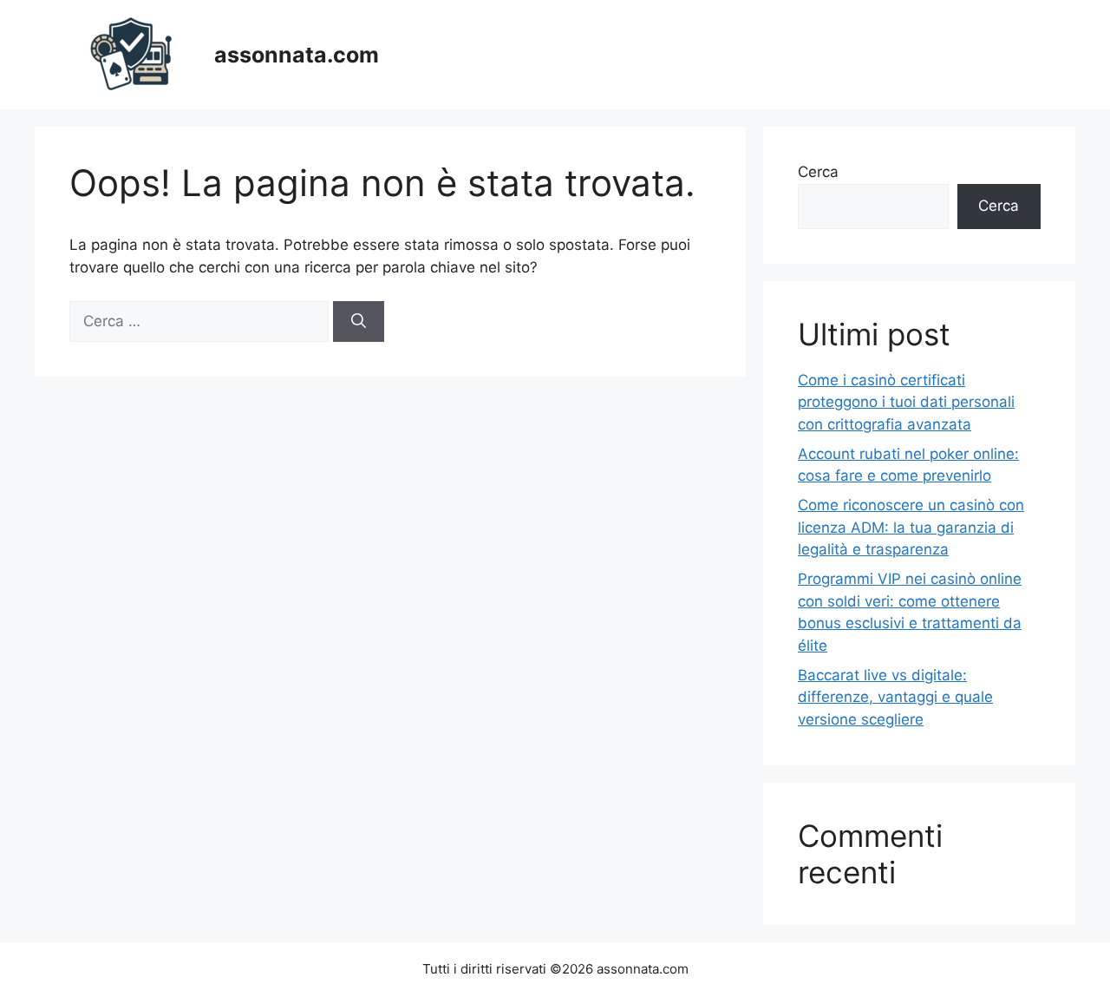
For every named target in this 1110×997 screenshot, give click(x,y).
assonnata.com (296, 55)
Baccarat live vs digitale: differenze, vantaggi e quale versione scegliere (895, 697)
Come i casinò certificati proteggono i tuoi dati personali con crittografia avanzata (906, 402)
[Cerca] (358, 322)
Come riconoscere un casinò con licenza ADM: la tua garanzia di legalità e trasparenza (911, 527)
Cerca (818, 171)
